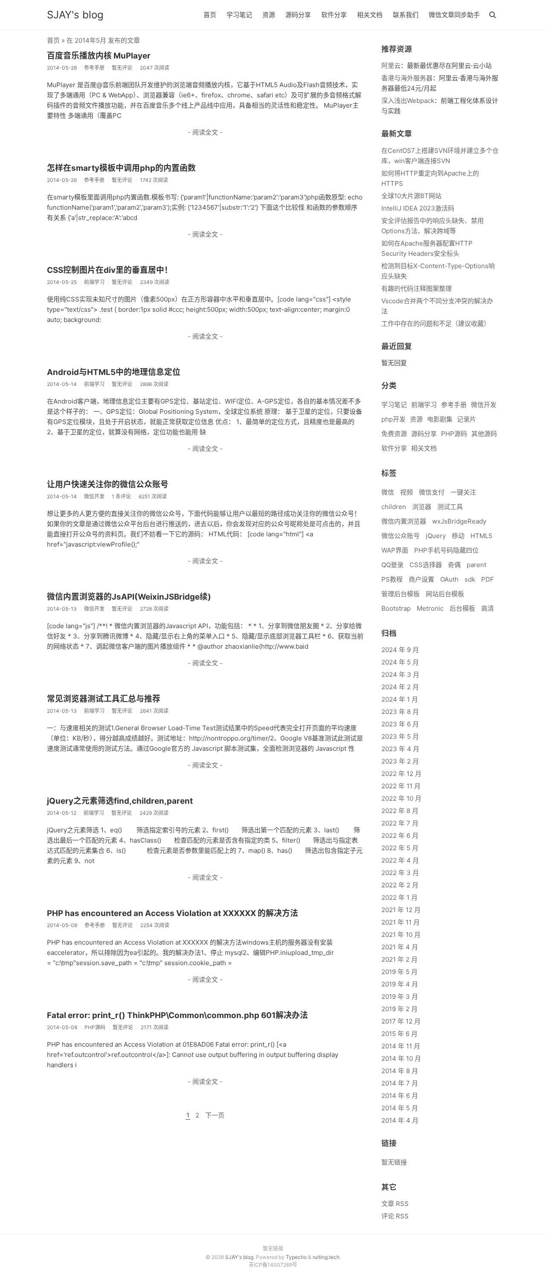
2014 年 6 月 (399, 1096)
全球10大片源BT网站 (411, 196)
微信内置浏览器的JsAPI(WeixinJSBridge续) (129, 597)
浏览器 (421, 507)
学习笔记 (239, 15)
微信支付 (431, 492)
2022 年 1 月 (399, 897)
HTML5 (481, 536)
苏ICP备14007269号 (273, 1264)
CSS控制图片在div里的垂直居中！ (109, 270)
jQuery (436, 536)
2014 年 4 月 (399, 1120)
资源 (268, 15)
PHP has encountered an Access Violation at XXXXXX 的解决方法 (172, 913)
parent (476, 565)
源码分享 (298, 15)
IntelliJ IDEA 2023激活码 (417, 208)
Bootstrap (396, 608)
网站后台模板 (445, 594)
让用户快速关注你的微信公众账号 (107, 484)
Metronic (430, 608)
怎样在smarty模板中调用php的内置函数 (121, 168)
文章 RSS (395, 1204)
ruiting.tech (326, 1257)
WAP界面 (394, 550)
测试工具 (450, 507)
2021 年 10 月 (401, 935)
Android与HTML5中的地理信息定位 (113, 372)
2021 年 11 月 (400, 922)
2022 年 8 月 (399, 811)
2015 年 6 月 (399, 1034)
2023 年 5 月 (400, 736)
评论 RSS (395, 1216)
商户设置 (421, 579)
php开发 (393, 419)
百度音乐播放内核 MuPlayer (99, 56)
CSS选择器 (426, 565)
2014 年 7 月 (399, 1083)
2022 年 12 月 (401, 774)
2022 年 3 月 (400, 873)
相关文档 (370, 15)
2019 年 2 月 (399, 1009)
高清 (487, 608)
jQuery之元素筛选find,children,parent (120, 801)
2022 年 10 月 (401, 798)
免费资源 (394, 434)
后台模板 (462, 608)
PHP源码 (454, 434)
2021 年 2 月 (399, 959)
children (393, 507)
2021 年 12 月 (401, 910)
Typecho (296, 1257)
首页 (209, 15)
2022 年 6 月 (399, 835)
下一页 (214, 1115)
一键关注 (463, 492)
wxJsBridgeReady (459, 521)
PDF (487, 579)
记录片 (466, 419)
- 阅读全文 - (205, 132)
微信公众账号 (400, 536)
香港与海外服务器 (407, 78)
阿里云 (391, 65)
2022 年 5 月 (399, 848)
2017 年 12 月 (401, 1021)
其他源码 (484, 434)
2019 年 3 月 (399, 996)
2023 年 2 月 (400, 761)
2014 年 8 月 (399, 1071)
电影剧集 (440, 419)
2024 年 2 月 (400, 687)
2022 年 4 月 (400, 860)
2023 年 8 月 (400, 712)
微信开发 (484, 405)
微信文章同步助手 (454, 15)
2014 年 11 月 (400, 1046)
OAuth (449, 579)
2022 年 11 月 (401, 786)
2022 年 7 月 (399, 823)
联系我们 (405, 15)
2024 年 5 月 (400, 662)
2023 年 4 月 (400, 749)
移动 (458, 536)
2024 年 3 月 (400, 674)
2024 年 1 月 (399, 699)
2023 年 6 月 (400, 724)
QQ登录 (392, 565)
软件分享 (334, 15)
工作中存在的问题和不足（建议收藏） (435, 323)
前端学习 (424, 405)
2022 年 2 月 (399, 885)
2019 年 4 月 (399, 984)
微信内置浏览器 (403, 521)
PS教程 (392, 579)
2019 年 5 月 (399, 972)
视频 (406, 492)
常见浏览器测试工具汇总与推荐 (103, 699)
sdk (470, 579)
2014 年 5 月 (399, 1108)
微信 (387, 492)
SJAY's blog (75, 15)
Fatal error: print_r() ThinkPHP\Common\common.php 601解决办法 (177, 1015)
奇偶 (454, 565)
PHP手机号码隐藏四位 (446, 550)
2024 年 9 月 (400, 650)
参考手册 (454, 405)
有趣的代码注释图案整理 (416, 288)
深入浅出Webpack (407, 101)
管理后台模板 (400, 594)
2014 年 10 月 (401, 1058)
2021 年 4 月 (399, 947)
